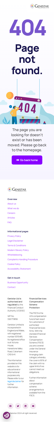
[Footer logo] (17, 189)
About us (12, 203)
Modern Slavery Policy (18, 250)
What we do (13, 208)
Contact (12, 287)
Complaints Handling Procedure (23, 259)
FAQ (9, 222)
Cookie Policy (14, 264)
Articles (11, 217)
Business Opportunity (18, 282)
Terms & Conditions (17, 245)
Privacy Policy (14, 236)
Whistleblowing (15, 254)
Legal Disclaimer (15, 240)
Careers (11, 213)
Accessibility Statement (19, 268)
